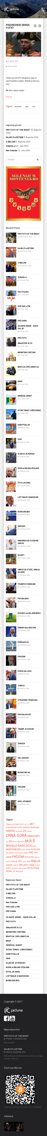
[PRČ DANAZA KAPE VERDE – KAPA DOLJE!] (11, 324)
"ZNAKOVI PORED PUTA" (15, 824)
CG (25, 830)
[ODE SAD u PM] (11, 310)
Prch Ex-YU (12, 66)
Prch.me (9, 97)
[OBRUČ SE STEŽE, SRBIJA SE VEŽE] (11, 573)
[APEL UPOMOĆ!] (11, 805)
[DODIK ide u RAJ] (11, 675)
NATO (23, 850)
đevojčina (19, 871)
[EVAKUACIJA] (11, 646)
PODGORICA (19, 853)
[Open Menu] (42, 8)
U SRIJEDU (23, 864)
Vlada (31, 865)
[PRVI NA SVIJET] (11, 718)
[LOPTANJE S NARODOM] (11, 501)
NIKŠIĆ (28, 850)
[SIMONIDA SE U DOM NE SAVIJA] (11, 544)
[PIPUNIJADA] (11, 602)
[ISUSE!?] (11, 559)
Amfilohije (34, 827)
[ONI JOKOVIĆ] (11, 761)
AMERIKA (26, 827)
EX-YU (15, 842)
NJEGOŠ (35, 849)
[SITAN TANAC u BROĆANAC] (11, 414)
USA (14, 865)
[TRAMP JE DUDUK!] (11, 733)
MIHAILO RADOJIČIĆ (19, 845)
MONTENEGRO (13, 849)
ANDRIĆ (10, 830)
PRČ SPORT (29, 857)
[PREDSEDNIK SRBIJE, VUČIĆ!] (23, 44)
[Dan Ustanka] (11, 295)
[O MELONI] (11, 266)
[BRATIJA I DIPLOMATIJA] (11, 370)
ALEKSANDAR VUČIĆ (14, 827)
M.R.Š (30, 841)
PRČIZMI (18, 857)
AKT (31, 824)
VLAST (37, 865)
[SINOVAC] (11, 530)
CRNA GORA (16, 835)
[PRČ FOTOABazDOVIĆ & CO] (11, 341)
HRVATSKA (21, 842)
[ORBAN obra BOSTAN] (11, 631)
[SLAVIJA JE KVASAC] (11, 457)
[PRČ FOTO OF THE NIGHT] (11, 237)
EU (10, 841)
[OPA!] (11, 443)
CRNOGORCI (33, 836)
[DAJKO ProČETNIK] (11, 252)
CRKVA (29, 831)
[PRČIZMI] (11, 660)
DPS (7, 842)
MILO (34, 846)
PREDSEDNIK (18, 106)
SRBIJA (26, 106)
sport (24, 861)
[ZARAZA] (11, 747)
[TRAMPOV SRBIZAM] (11, 588)
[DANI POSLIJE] (11, 428)
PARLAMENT (10, 853)
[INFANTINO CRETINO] (11, 356)
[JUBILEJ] (11, 689)
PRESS (26, 853)
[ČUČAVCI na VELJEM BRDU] (11, 617)
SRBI (28, 861)
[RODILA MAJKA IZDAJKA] (11, 472)
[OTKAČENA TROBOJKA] (11, 704)
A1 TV (27, 824)
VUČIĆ (33, 106)
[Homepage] (13, 9)
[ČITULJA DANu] (11, 486)
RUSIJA (14, 861)
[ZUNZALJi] (11, 281)
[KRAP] (11, 385)
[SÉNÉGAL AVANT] (11, 399)
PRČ (31, 852)
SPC (20, 861)
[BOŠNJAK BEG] (11, 515)
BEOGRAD (19, 831)
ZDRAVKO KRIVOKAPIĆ (19, 868)
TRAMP (9, 865)
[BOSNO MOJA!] (11, 776)
